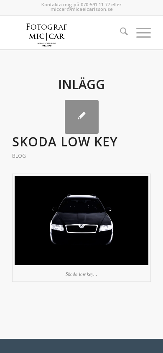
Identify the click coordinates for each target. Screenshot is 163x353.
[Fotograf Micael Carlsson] (67, 32)
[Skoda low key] (82, 117)
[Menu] (139, 32)
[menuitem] (120, 32)
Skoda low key (65, 141)
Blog (19, 155)
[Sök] (120, 32)
